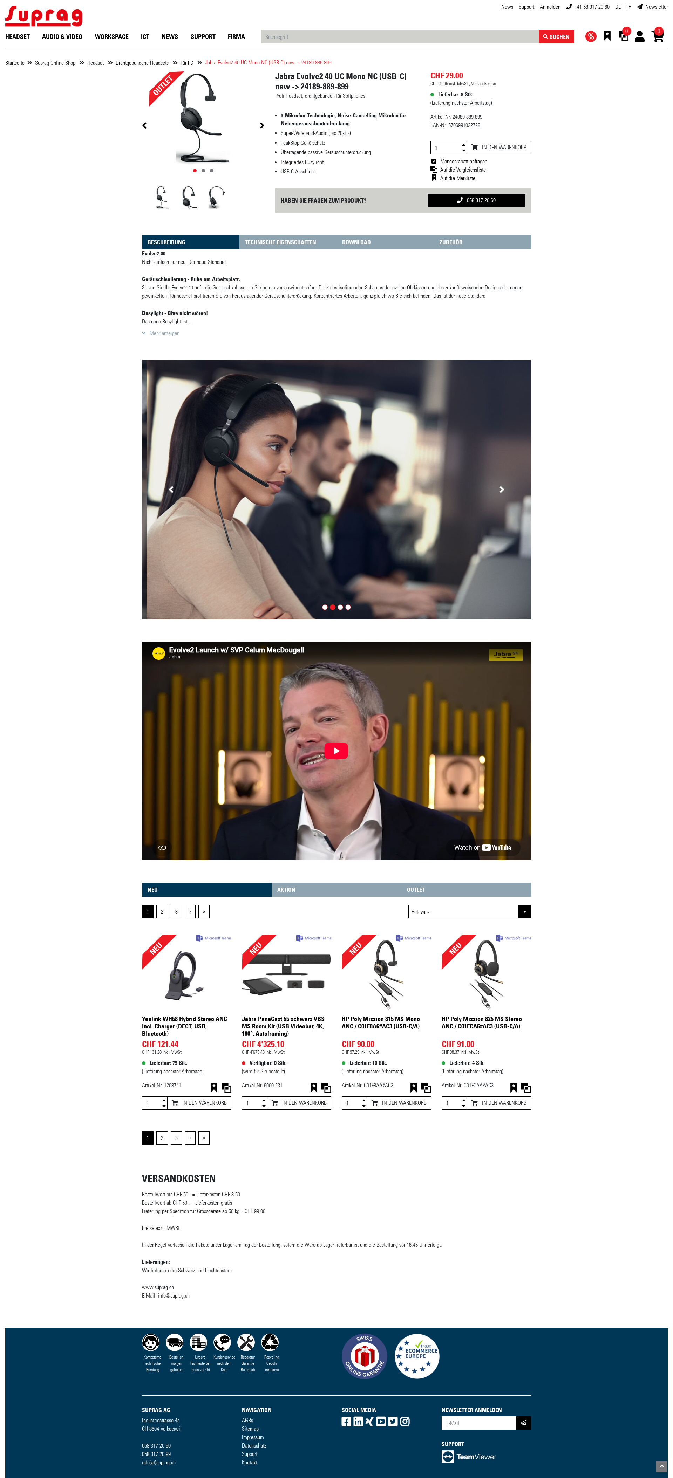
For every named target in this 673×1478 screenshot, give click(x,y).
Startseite (15, 63)
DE (618, 7)
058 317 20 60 (480, 200)
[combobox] (469, 911)
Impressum (253, 1437)
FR (628, 7)
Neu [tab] (153, 889)
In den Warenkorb (503, 147)
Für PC (188, 63)
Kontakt (249, 1462)
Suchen (559, 36)
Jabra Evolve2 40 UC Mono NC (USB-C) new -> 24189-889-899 (268, 62)
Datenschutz (254, 1445)
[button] (171, 489)
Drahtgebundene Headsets (143, 63)
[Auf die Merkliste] (214, 1089)
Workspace (112, 37)
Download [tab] (356, 242)
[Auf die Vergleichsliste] (226, 1089)
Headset (17, 37)
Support (526, 7)
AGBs (247, 1420)
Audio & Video (62, 37)
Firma (236, 37)
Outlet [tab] (416, 889)
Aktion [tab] (286, 889)
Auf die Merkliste (457, 178)
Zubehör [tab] (451, 242)
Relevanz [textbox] (420, 912)
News (507, 7)
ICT (145, 37)
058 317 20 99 (156, 1454)
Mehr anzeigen (163, 333)
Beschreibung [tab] (166, 242)
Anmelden (550, 7)
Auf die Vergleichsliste (463, 169)
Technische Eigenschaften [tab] (280, 242)
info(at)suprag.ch (159, 1462)
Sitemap (250, 1428)
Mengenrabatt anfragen (463, 161)
